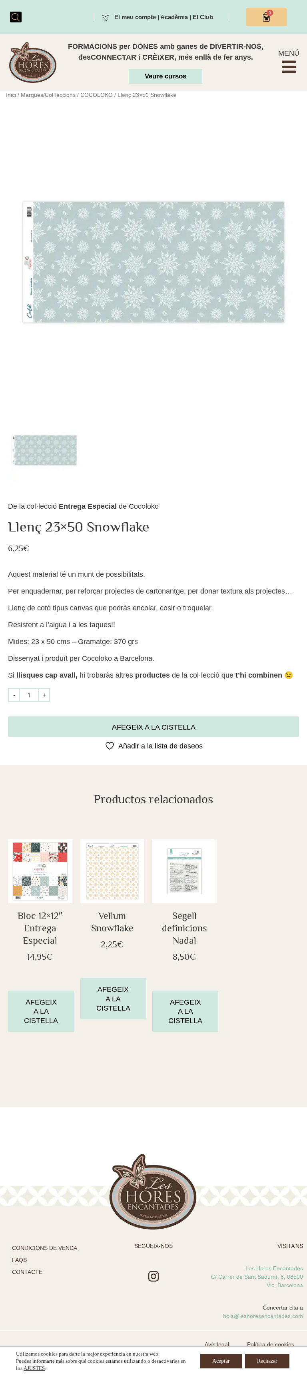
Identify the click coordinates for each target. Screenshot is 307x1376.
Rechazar (267, 1361)
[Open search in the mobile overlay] (16, 17)
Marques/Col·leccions (48, 95)
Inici (11, 95)
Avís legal (217, 1344)
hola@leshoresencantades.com (263, 1316)
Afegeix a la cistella (153, 727)
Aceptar (221, 1361)
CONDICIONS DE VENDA (44, 1248)
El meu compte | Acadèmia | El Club (163, 17)
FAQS (19, 1260)
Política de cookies (270, 1344)
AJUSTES (34, 1368)
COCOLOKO (96, 95)
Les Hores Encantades (274, 1268)
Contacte (27, 1272)
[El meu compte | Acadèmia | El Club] (106, 17)
